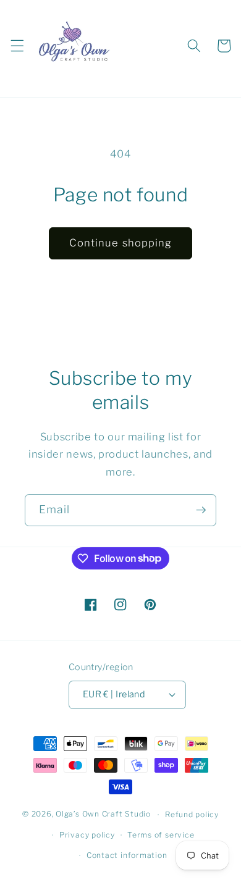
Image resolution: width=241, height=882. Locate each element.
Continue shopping (120, 243)
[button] (17, 46)
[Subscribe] (201, 510)
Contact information (127, 855)
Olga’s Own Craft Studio (103, 814)
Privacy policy (87, 834)
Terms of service (160, 834)
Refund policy (192, 814)
